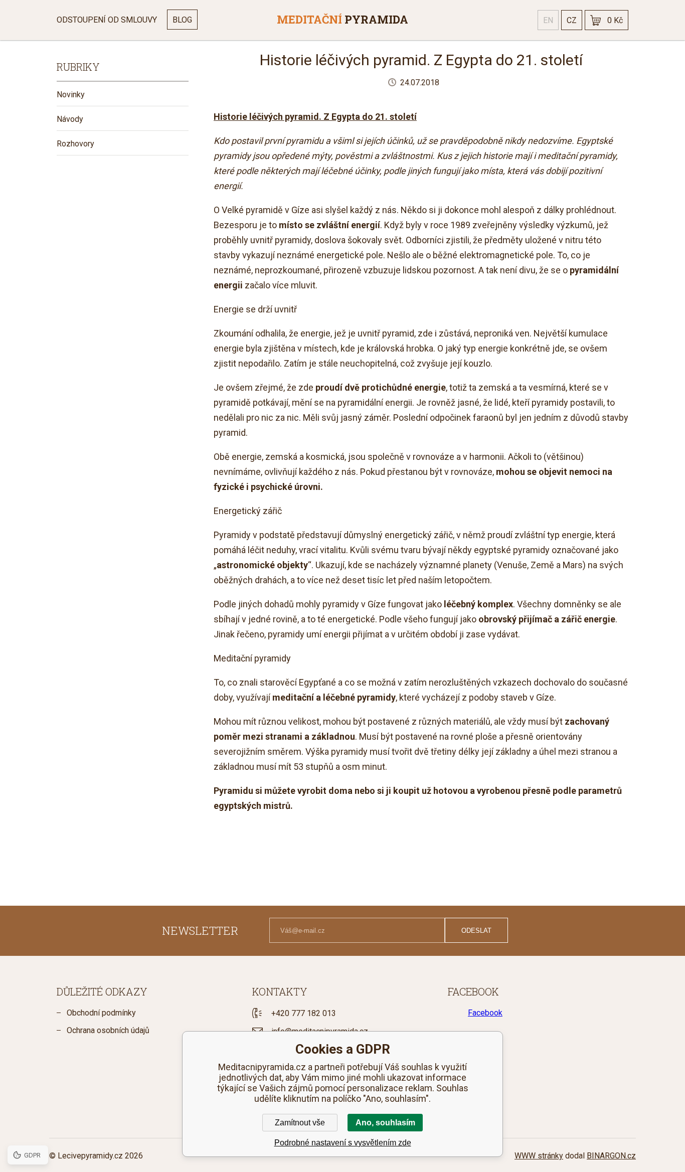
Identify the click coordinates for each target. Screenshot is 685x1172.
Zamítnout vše (300, 1122)
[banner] (342, 20)
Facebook (485, 1013)
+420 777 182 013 (303, 1013)
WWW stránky (539, 1155)
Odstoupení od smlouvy (107, 20)
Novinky (71, 94)
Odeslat (476, 930)
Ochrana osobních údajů (108, 1030)
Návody (70, 119)
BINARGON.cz (611, 1155)
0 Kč (615, 20)
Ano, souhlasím (385, 1122)
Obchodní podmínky (101, 1013)
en (548, 20)
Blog (182, 20)
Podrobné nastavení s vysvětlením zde (342, 1142)
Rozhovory (75, 143)
